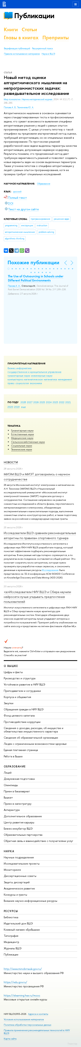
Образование (43, 183)
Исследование (50, 570)
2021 (68, 402)
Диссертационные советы (20, 876)
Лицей (7, 772)
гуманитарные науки (19, 375)
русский (17, 191)
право (11, 383)
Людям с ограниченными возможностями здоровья (35, 744)
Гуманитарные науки (22, 430)
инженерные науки (41, 375)
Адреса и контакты (38, 1014)
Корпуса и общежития (17, 697)
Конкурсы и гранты (15, 894)
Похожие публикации (33, 262)
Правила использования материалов (22, 53)
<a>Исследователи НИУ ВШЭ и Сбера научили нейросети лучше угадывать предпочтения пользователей (37, 597)
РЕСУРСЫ (11, 911)
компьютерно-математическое (25, 379)
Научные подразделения (19, 857)
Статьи (29, 29)
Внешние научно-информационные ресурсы (30, 901)
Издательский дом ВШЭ (18, 923)
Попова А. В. (10, 107)
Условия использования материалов (24, 1019)
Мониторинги (12, 869)
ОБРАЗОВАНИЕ (15, 766)
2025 (42, 402)
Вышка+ (8, 797)
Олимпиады (11, 785)
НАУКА (9, 851)
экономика (36, 383)
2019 (17, 407)
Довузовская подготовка (19, 779)
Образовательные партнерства (23, 834)
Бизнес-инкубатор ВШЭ (18, 828)
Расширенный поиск (42, 48)
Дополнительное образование (23, 816)
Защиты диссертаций (17, 882)
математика (50, 379)
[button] (8, 269)
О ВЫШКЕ (11, 666)
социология (22, 383)
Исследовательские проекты (22, 863)
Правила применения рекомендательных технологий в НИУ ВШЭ (37, 1032)
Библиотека (11, 917)
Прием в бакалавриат (17, 791)
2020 (10, 407)
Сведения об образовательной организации (31, 737)
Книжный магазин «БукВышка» (22, 929)
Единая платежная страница (21, 750)
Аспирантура (12, 810)
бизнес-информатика (19, 368)
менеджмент (65, 379)
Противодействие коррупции (22, 722)
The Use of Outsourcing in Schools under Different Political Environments (35, 278)
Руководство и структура (19, 678)
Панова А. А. (14, 285)
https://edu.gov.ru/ (15, 982)
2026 (36, 402)
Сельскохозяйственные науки (28, 442)
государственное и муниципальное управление (34, 372)
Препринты (55, 37)
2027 (29, 402)
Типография (11, 936)
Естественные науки (22, 434)
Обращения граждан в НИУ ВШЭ (24, 709)
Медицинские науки (22, 438)
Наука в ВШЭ (48, 53)
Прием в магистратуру (17, 803)
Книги (11, 29)
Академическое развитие (19, 888)
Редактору (72, 1043)
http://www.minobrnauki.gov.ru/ (23, 969)
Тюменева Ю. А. (25, 107)
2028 (23, 402)
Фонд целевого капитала (19, 715)
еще (23, 407)
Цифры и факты (13, 672)
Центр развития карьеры (19, 822)
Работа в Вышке (13, 756)
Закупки (8, 703)
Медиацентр (11, 942)
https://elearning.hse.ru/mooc (22, 995)
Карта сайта (10, 1038)
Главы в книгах (21, 37)
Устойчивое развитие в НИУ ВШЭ (24, 684)
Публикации (34, 15)
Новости (11, 462)
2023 (55, 402)
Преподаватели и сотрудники (22, 691)
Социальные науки (21, 445)
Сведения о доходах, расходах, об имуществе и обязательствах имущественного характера (33, 729)
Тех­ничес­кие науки (21, 449)
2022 (61, 402)
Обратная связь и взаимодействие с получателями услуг (38, 841)
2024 (49, 402)
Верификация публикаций (17, 48)
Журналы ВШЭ (12, 948)
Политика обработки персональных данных (27, 1024)
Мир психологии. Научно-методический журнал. (28, 99)
